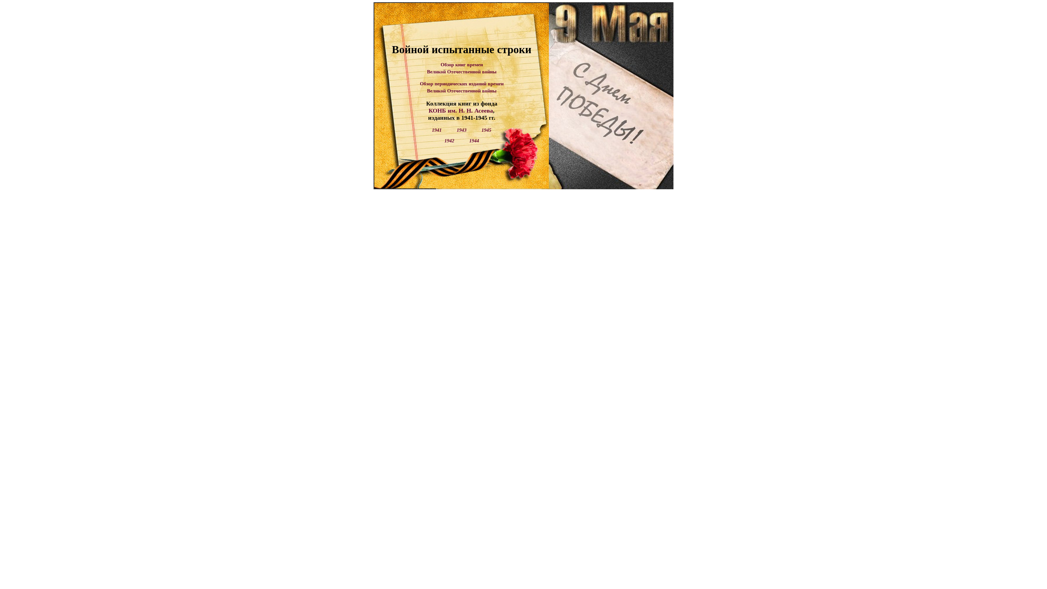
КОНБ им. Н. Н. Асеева (461, 110)
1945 (486, 130)
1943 (462, 130)
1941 (437, 130)
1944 (474, 140)
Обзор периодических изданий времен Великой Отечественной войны (462, 87)
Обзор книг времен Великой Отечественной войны (462, 68)
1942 (449, 140)
